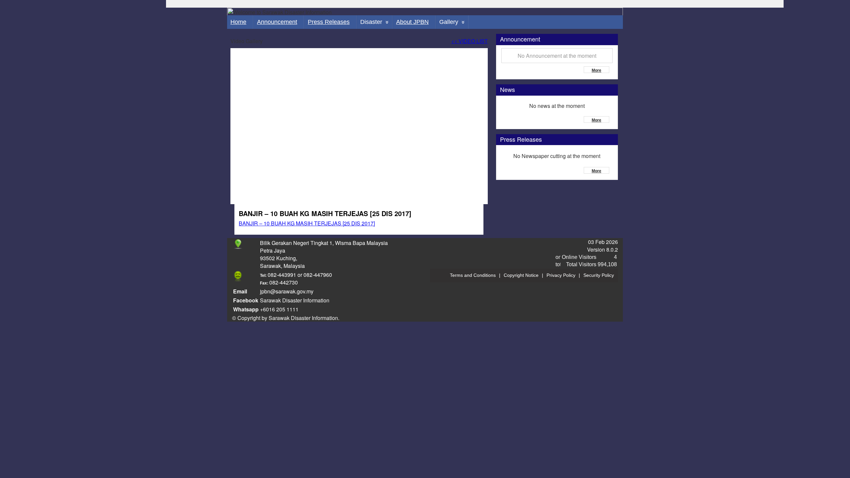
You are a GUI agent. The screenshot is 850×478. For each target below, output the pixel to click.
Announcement (277, 22)
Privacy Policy (561, 275)
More (596, 70)
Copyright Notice (521, 275)
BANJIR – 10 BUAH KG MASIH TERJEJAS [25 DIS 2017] (307, 223)
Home (238, 22)
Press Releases (329, 22)
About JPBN (412, 22)
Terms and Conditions (473, 275)
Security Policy (598, 275)
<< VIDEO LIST (469, 41)
